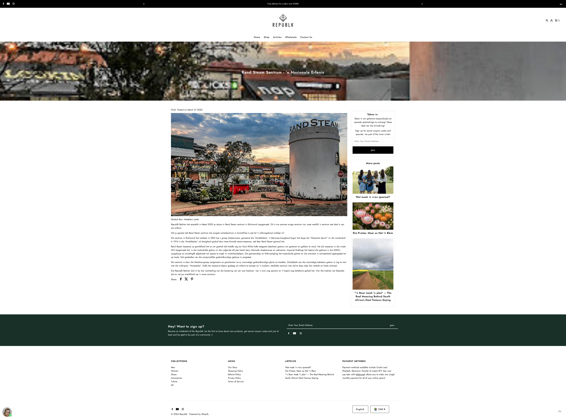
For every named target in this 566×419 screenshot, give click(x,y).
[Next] (422, 4)
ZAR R (381, 409)
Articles (277, 37)
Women (174, 371)
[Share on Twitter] (186, 279)
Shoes (174, 374)
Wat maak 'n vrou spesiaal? (373, 197)
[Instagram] (13, 4)
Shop (266, 37)
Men (173, 367)
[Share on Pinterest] (192, 279)
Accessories (176, 378)
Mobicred (360, 374)
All (172, 385)
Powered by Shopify (199, 414)
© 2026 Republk (179, 414)
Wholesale (291, 37)
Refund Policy (234, 374)
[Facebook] (3, 4)
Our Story (232, 367)
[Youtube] (8, 4)
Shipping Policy (235, 371)
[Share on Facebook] (181, 279)
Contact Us (306, 37)
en (561, 4)
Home (257, 37)
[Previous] (144, 4)
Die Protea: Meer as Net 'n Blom (373, 233)
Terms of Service (236, 381)
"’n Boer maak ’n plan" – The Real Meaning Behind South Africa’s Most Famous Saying (373, 296)
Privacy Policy (234, 378)
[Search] (547, 20)
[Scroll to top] (559, 411)
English (360, 409)
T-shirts (174, 381)
